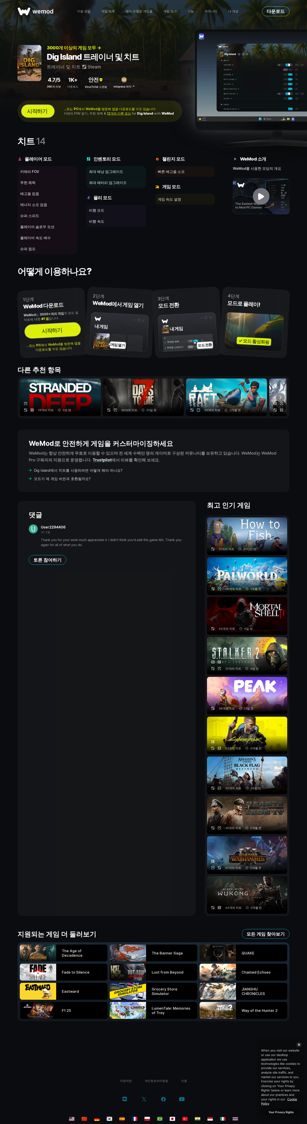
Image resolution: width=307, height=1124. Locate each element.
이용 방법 (84, 11)
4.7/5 (54, 80)
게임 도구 (170, 11)
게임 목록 (108, 11)
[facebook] (163, 1099)
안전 (93, 79)
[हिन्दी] (197, 1119)
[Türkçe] (185, 1119)
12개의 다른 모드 (119, 113)
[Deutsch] (97, 1119)
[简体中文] (84, 1119)
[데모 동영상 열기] (261, 196)
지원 (184, 1081)
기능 (191, 11)
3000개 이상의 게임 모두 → (74, 47)
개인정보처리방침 (156, 1081)
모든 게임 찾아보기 (266, 934)
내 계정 (233, 11)
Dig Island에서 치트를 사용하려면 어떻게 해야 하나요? (78, 470)
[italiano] (222, 1119)
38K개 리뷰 (54, 86)
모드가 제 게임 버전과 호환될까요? (62, 478)
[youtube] (182, 1099)
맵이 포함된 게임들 (139, 11)
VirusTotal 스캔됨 (96, 86)
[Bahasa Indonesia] (210, 1119)
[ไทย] (235, 1119)
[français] (134, 1119)
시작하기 (37, 111)
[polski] (147, 1119)
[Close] (299, 1044)
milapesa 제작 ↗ (124, 86)
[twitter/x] (144, 1100)
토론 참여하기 (47, 560)
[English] (71, 1119)
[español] (122, 1119)
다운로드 (276, 11)
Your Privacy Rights (281, 1112)
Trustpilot (102, 460)
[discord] (124, 1100)
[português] (159, 1119)
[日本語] (172, 1119)
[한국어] (109, 1119)
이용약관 (126, 1081)
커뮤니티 (211, 11)
